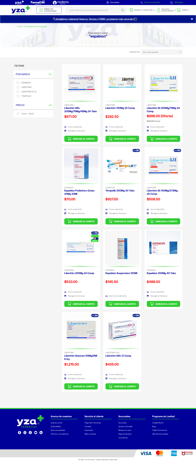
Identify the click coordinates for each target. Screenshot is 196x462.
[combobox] (96, 10)
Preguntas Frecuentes (93, 423)
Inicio (20, 26)
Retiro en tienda (90, 434)
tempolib (110, 187)
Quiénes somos (56, 423)
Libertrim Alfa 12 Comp (118, 355)
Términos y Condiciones (60, 434)
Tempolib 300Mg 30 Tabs (119, 190)
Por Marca (23, 74)
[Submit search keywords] (123, 10)
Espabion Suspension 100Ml (121, 273)
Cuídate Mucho (158, 423)
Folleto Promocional (159, 430)
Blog (154, 426)
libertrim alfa (112, 352)
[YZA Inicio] (20, 10)
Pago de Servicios (125, 434)
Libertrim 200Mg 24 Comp (79, 273)
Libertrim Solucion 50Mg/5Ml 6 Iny (80, 357)
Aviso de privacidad (58, 430)
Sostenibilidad (56, 426)
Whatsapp (178, 2)
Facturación (89, 430)
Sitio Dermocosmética (160, 434)
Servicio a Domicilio (125, 426)
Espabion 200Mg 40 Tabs (161, 273)
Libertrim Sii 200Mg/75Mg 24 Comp (163, 110)
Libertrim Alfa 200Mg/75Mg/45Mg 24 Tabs (80, 110)
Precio (20, 105)
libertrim (68, 105)
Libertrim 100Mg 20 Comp (120, 108)
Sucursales (114, 2)
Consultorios (123, 438)
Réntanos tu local (124, 430)
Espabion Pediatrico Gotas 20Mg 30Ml (79, 192)
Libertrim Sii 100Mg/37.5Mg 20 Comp (162, 192)
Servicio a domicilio (152, 2)
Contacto (88, 426)
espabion (68, 187)
